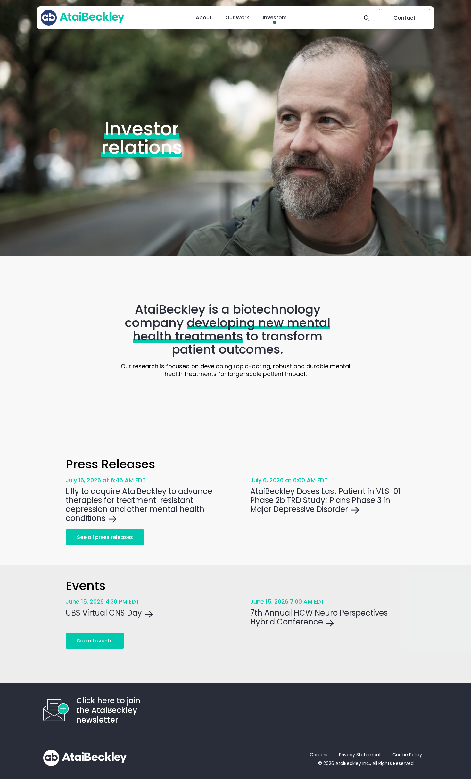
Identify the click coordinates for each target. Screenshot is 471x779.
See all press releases (105, 537)
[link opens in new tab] (82, 18)
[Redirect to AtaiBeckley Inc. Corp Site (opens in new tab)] (85, 758)
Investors (275, 17)
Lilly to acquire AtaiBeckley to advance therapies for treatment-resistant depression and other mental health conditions (139, 505)
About (204, 17)
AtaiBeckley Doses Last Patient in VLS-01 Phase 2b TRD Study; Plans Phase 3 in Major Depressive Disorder (325, 500)
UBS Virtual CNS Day (104, 612)
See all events (95, 640)
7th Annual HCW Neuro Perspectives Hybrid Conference (319, 617)
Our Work (237, 17)
